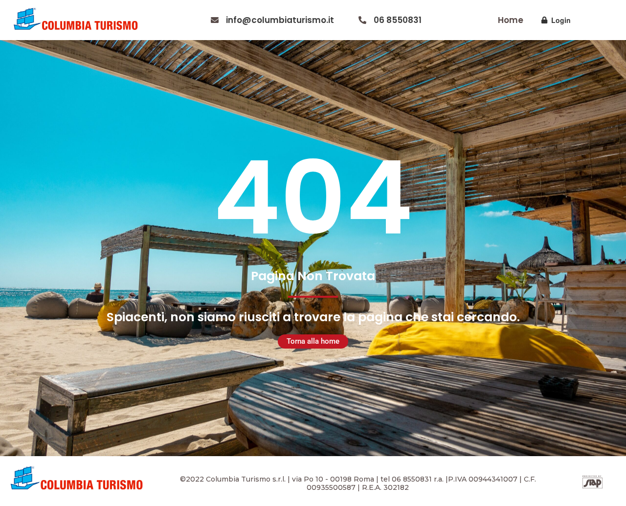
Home (510, 20)
